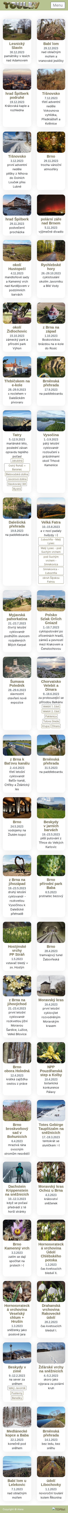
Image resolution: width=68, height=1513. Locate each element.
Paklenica (51, 716)
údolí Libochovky (51, 1483)
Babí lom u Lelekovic (17, 1483)
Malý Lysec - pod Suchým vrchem (51, 549)
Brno (51, 156)
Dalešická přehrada (17, 524)
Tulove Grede (51, 721)
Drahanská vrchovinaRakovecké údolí (51, 1311)
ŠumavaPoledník (16, 683)
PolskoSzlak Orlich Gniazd (50, 619)
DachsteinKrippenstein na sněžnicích (17, 1190)
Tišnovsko (51, 93)
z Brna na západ (51, 329)
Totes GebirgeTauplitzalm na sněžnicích (51, 1129)
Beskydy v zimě (17, 1369)
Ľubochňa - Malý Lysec (51, 541)
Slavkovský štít (17, 483)
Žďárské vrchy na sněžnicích (51, 1369)
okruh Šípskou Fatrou (51, 579)
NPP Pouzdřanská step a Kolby (51, 1071)
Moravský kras (51, 1000)
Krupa (45, 726)
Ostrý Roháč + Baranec (17, 467)
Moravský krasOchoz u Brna (51, 1188)
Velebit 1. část (51, 706)
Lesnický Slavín (17, 46)
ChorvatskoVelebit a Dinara (51, 685)
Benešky (17, 1397)
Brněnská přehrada (51, 383)
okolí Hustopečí (17, 267)
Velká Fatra (51, 522)
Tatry (17, 435)
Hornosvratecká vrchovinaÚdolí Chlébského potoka (51, 1252)
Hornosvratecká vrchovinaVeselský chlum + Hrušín (17, 1313)
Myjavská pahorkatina (17, 617)
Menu (58, 5)
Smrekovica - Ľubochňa (51, 571)
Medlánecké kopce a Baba (17, 1433)
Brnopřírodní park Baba (51, 884)
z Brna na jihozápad (17, 882)
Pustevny (16, 1393)
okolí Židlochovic (17, 329)
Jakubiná (17, 460)
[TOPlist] (58, 1509)
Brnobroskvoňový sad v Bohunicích (17, 1131)
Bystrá (17, 488)
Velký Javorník (17, 1388)
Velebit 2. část (51, 711)
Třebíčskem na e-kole (17, 383)
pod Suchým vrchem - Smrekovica (51, 560)
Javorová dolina (17, 479)
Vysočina (51, 435)
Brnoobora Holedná (17, 1069)
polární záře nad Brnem (51, 221)
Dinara (56, 726)
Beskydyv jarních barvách (51, 826)
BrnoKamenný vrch (17, 1246)
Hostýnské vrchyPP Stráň (17, 950)
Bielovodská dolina (17, 474)
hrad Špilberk (17, 219)
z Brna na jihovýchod (16, 1002)
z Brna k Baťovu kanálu (17, 761)
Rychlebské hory (51, 267)
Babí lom (51, 44)
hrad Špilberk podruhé (17, 95)
